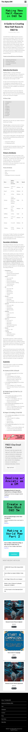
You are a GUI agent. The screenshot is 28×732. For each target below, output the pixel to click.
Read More (6, 497)
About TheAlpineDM (6, 700)
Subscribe (3, 722)
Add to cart (14, 626)
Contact (3, 712)
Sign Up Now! (10, 467)
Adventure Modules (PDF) (7, 703)
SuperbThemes (14, 730)
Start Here (3, 719)
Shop (2, 715)
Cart (2, 706)
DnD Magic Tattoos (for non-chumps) (13, 579)
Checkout (3, 709)
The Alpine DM (6, 2)
